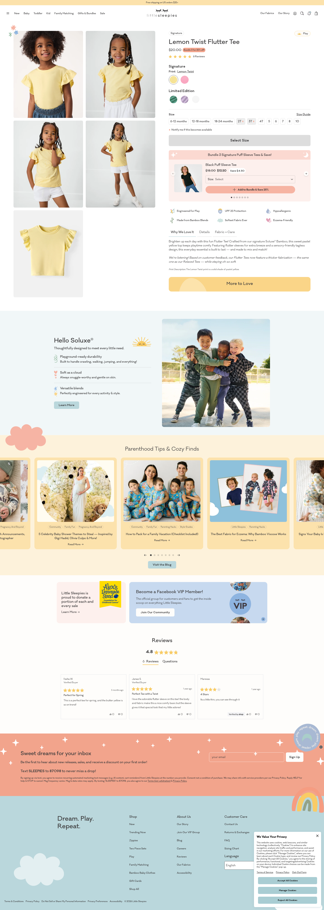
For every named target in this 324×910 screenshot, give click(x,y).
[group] (75, 503)
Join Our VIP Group (188, 832)
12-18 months (200, 121)
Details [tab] (204, 232)
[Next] (259, 696)
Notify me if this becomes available (191, 129)
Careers (181, 848)
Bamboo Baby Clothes (142, 873)
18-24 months (223, 121)
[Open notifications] (309, 13)
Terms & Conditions (14, 901)
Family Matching (139, 864)
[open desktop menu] (7, 13)
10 (297, 121)
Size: (211, 179)
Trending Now (137, 832)
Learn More (66, 405)
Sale (102, 13)
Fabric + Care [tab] (225, 232)
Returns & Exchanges (236, 832)
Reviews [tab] (150, 662)
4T (261, 121)
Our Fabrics (267, 13)
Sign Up (294, 757)
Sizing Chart (231, 848)
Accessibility (184, 873)
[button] (48, 74)
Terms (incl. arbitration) (159, 781)
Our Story (284, 13)
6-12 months (178, 121)
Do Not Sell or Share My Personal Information (64, 901)
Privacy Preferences (98, 901)
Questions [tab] (170, 662)
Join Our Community (155, 612)
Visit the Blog (162, 565)
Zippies (133, 840)
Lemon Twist (185, 71)
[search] (302, 13)
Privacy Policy (180, 781)
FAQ (227, 840)
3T (252, 122)
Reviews (182, 856)
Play (131, 856)
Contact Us (231, 824)
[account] (295, 13)
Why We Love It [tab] (182, 232)
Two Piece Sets (137, 848)
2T (241, 122)
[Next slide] (306, 173)
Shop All (134, 889)
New (132, 824)
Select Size (239, 140)
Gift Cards (135, 881)
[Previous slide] (145, 555)
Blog (179, 840)
